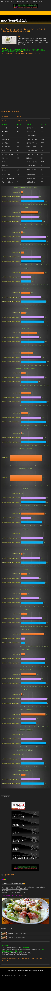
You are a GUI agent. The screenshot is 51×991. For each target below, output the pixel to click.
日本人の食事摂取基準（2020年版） (12, 947)
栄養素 (25, 848)
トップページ (25, 815)
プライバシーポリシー (9, 975)
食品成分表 (25, 840)
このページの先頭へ (5, 796)
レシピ (25, 831)
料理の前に (25, 823)
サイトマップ (25, 975)
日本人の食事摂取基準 (25, 856)
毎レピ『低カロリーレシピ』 (25, 6)
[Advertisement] (25, 81)
